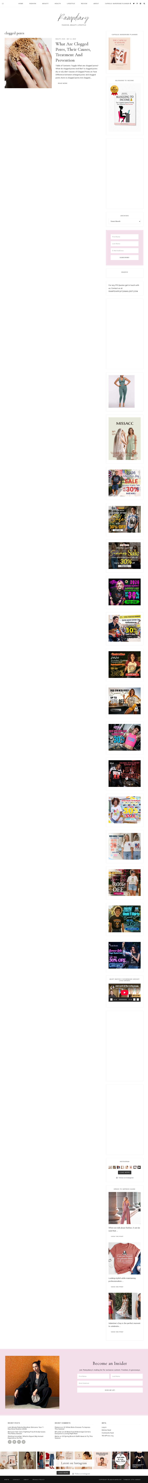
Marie (57, 1436)
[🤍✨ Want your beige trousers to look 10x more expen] (114, 1167)
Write (6, 1479)
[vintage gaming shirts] (125, 786)
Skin (63, 39)
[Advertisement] (125, 173)
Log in (104, 1427)
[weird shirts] (125, 605)
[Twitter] (134, 1)
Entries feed (106, 1430)
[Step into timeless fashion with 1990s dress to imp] (135, 1167)
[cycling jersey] (125, 641)
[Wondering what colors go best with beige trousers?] (122, 1167)
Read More (62, 83)
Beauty (58, 39)
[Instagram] (140, 1)
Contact (16, 1479)
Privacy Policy (39, 1479)
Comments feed (108, 1433)
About (26, 1479)
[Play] (111, 999)
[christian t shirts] (125, 496)
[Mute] (134, 999)
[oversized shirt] (125, 895)
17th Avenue (136, 1479)
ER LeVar (58, 1432)
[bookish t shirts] (125, 568)
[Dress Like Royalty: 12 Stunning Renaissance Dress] (139, 1167)
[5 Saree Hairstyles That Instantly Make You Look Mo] (126, 1167)
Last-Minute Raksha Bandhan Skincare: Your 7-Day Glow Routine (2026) (26, 1428)
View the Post (117, 1236)
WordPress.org (107, 1436)
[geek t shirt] (125, 932)
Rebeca (58, 1427)
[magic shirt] (125, 968)
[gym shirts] (125, 714)
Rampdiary (74, 18)
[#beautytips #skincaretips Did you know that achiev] (130, 1167)
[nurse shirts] (125, 859)
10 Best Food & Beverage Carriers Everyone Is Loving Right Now (73, 1432)
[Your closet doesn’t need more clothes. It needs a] (110, 1167)
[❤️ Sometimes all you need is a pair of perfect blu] (118, 1167)
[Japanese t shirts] (125, 532)
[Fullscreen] (138, 999)
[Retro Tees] (125, 677)
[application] (125, 993)
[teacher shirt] (125, 823)
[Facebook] (131, 1)
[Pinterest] (137, 1)
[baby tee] (125, 750)
